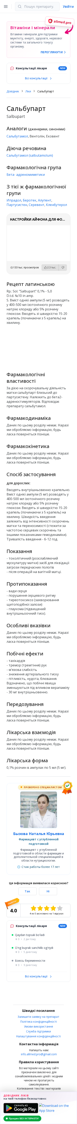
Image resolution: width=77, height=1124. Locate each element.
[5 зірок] (60, 908)
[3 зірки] (46, 908)
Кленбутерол (56, 204)
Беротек (29, 200)
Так (27, 891)
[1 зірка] (33, 908)
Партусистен (17, 204)
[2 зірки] (40, 908)
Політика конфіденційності (38, 1021)
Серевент (36, 204)
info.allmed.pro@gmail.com (39, 1054)
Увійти (68, 6)
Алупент (44, 200)
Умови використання (38, 1026)
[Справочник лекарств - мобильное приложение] (38, 346)
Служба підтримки (38, 1031)
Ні (48, 891)
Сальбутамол (17, 136)
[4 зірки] (53, 908)
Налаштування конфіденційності (38, 1036)
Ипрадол (14, 200)
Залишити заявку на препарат (38, 1017)
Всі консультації (36, 78)
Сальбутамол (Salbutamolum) (30, 155)
